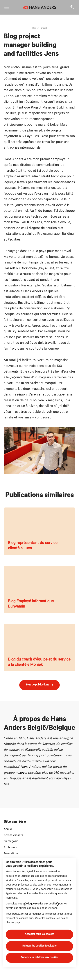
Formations (11, 853)
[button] (72, 7)
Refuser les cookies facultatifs (39, 946)
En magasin (11, 841)
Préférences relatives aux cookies (39, 957)
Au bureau (10, 847)
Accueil (8, 829)
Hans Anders (30, 767)
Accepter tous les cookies (39, 934)
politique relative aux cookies (41, 904)
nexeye (20, 773)
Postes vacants (13, 835)
